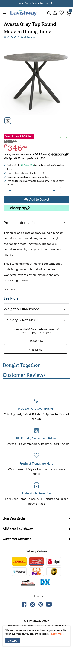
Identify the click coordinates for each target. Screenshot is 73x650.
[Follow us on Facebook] (24, 605)
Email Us (36, 349)
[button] (12, 37)
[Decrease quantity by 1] (10, 190)
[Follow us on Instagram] (32, 605)
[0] (68, 12)
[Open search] (49, 13)
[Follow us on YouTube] (49, 604)
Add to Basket (39, 199)
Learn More (57, 633)
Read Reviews (28, 37)
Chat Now (37, 340)
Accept (12, 640)
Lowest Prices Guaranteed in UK (34, 3)
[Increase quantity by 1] (54, 190)
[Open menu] (5, 13)
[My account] (54, 13)
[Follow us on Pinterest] (40, 605)
